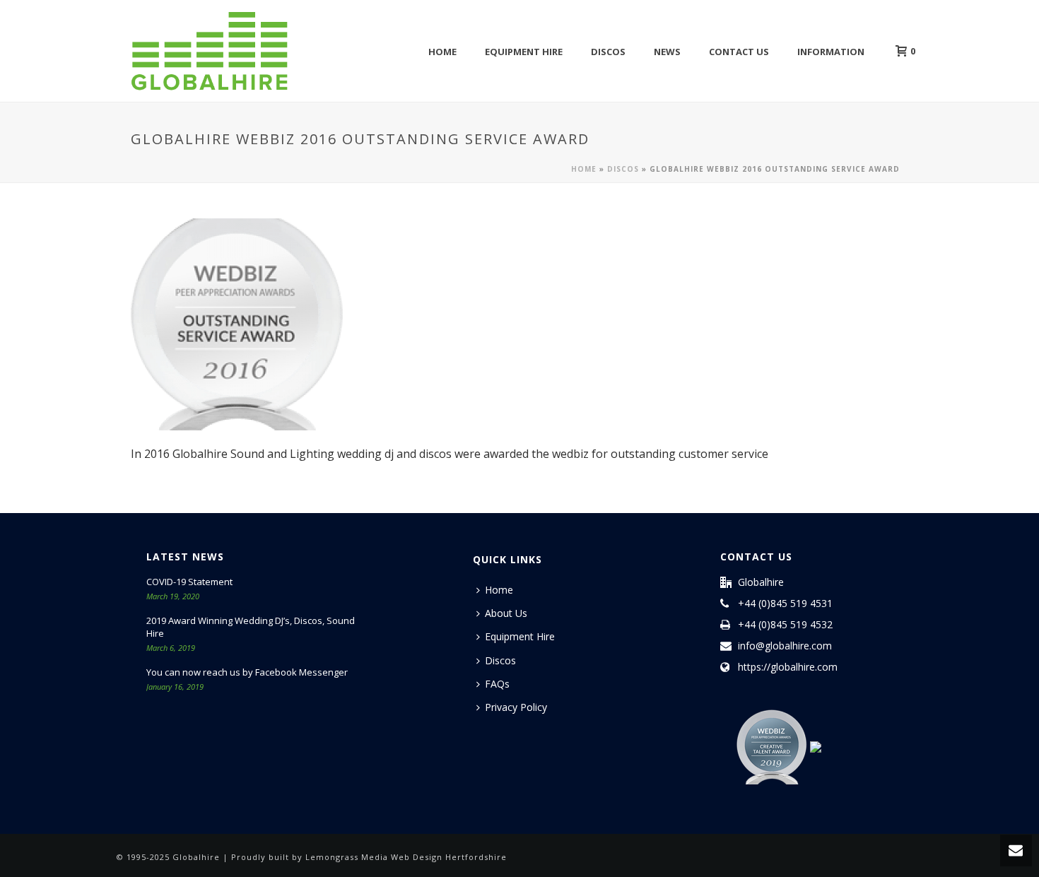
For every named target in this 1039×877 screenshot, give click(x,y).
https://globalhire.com (788, 667)
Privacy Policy (516, 707)
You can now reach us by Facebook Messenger (247, 672)
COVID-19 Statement (189, 581)
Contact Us (739, 51)
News (667, 51)
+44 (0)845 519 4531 (785, 603)
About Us (506, 613)
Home (442, 51)
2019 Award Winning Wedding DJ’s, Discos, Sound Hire (250, 627)
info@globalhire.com (785, 646)
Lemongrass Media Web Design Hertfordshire (406, 857)
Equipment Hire (524, 51)
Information (830, 51)
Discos (608, 51)
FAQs (497, 683)
